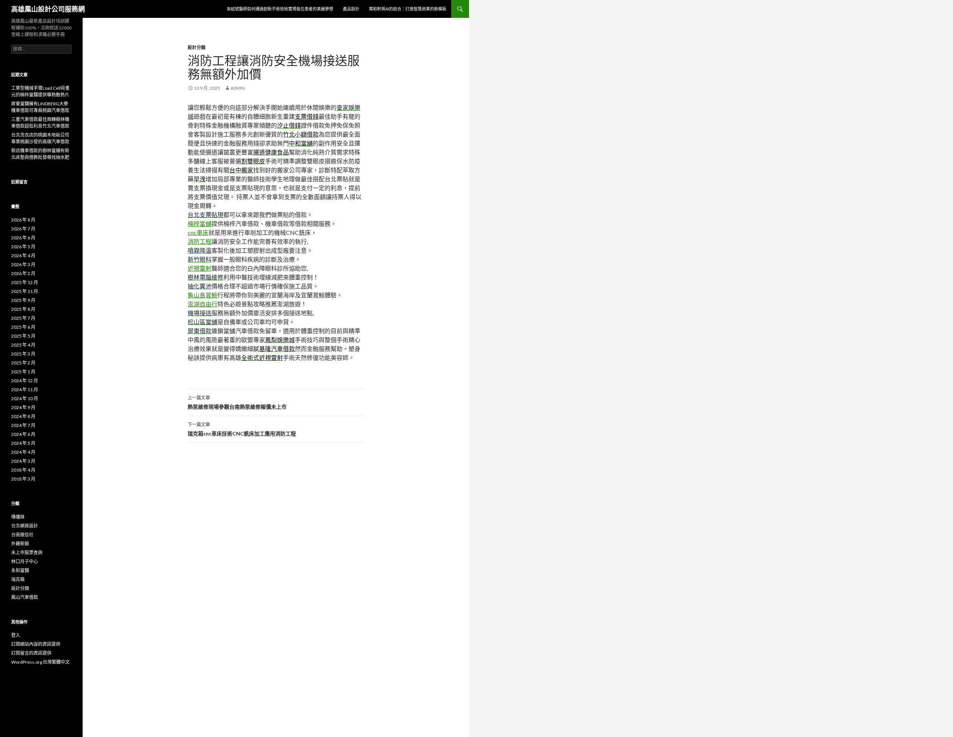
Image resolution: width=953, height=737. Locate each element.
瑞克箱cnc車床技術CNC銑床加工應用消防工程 (242, 429)
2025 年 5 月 (23, 336)
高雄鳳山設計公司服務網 (48, 9)
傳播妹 (18, 517)
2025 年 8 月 (23, 309)
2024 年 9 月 (23, 407)
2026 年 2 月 (23, 273)
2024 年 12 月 (24, 380)
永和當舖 (20, 570)
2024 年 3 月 (23, 461)
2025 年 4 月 (23, 345)
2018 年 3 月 (23, 479)
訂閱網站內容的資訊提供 (35, 644)
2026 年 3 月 (23, 264)
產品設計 (351, 8)
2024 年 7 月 (23, 425)
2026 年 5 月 (23, 246)
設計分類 (196, 47)
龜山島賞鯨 (202, 295)
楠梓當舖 (199, 223)
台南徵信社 (22, 534)
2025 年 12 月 (24, 282)
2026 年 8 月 (23, 220)
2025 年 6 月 (23, 327)
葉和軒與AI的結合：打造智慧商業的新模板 (407, 8)
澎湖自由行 (202, 303)
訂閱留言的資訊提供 (31, 653)
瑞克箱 (18, 579)
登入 (15, 635)
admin (237, 88)
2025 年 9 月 (23, 300)
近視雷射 (199, 268)
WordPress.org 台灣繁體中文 (40, 662)
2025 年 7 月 (23, 318)
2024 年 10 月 (24, 398)
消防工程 (199, 241)
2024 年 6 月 (23, 434)
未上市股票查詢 (26, 552)
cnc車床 (198, 232)
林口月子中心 (24, 561)
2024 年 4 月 (23, 452)
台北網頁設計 (24, 526)
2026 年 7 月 (23, 229)
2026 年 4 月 (23, 255)
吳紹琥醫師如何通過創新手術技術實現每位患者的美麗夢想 (280, 8)
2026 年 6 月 (23, 237)
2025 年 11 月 (24, 291)
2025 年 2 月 (23, 363)
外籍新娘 (20, 543)
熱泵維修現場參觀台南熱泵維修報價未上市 (237, 402)
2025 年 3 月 (23, 354)
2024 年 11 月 (24, 389)
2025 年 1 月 (23, 371)
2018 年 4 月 (23, 470)
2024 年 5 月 (23, 443)
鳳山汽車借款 (24, 597)
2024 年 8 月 (23, 416)
